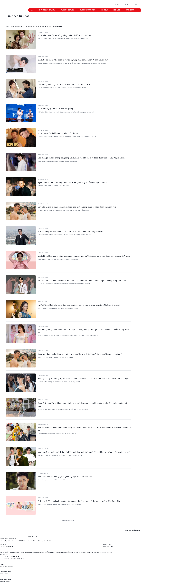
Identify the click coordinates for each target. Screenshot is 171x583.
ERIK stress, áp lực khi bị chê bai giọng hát (57, 108)
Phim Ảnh (55, 552)
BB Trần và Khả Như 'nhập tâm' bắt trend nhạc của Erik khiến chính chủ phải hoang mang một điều (82, 280)
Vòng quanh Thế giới (41, 552)
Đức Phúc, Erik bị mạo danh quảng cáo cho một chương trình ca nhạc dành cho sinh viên (77, 207)
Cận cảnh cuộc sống (87, 10)
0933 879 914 (11, 566)
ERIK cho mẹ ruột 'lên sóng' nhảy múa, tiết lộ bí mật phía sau (65, 35)
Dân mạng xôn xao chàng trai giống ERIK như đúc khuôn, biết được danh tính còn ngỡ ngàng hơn (81, 158)
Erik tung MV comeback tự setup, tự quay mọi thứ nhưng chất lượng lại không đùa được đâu (79, 501)
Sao (32, 10)
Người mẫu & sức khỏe (69, 552)
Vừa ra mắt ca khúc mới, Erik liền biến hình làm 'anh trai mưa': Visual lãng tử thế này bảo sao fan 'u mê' (84, 452)
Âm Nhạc (49, 552)
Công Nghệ (99, 552)
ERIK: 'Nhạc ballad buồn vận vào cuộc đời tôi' (58, 133)
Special (104, 552)
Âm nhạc (104, 10)
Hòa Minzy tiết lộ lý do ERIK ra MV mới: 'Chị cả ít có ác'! (64, 84)
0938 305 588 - (4, 566)
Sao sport (130, 10)
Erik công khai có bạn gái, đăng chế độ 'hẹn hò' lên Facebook (65, 476)
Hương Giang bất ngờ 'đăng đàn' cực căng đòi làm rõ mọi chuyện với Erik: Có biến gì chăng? (79, 305)
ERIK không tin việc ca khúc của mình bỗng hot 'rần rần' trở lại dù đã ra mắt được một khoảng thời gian (84, 256)
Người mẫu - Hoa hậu (47, 10)
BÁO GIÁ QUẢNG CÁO (132, 530)
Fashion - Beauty (67, 10)
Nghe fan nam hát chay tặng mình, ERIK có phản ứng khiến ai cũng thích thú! (72, 182)
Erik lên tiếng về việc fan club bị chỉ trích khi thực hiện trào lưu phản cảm (70, 231)
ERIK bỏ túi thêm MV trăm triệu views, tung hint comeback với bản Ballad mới (73, 60)
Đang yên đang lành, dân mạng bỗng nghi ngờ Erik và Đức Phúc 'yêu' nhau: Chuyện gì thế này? (80, 354)
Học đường (79, 552)
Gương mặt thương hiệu (89, 552)
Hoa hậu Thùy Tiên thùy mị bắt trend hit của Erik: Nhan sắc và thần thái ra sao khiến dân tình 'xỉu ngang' (84, 378)
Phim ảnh (117, 10)
